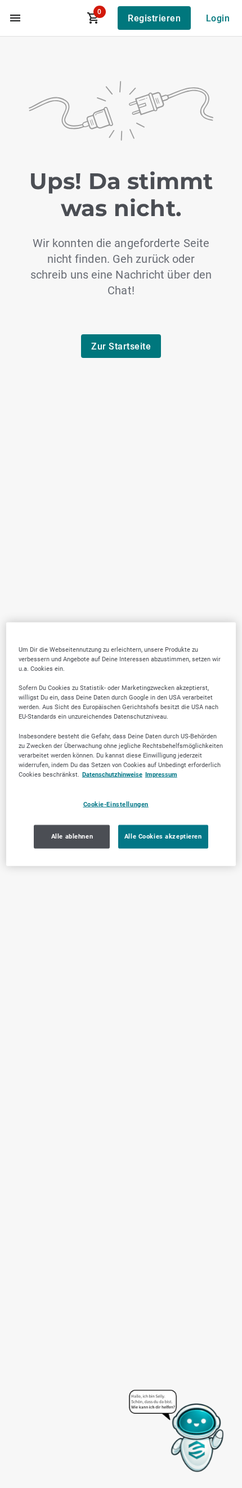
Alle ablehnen (72, 836)
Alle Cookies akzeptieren (163, 836)
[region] (121, 744)
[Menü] (15, 18)
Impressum (161, 774)
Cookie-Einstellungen (116, 804)
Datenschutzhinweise (112, 774)
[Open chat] (177, 1431)
